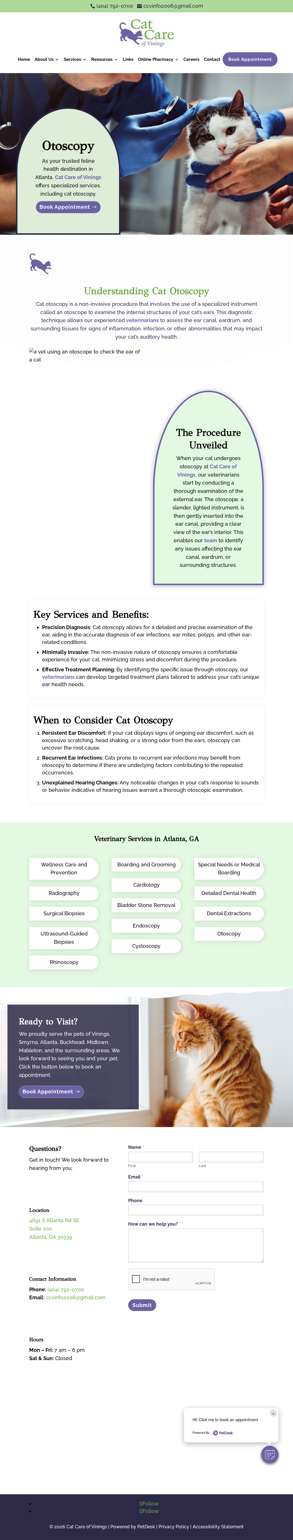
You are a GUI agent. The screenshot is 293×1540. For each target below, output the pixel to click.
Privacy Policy (174, 1526)
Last (202, 1166)
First (132, 1166)
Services (72, 59)
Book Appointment (250, 59)
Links (128, 59)
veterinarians (142, 320)
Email (135, 1177)
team (210, 540)
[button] (269, 1454)
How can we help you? (154, 1224)
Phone (135, 1200)
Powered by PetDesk (132, 1526)
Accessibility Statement (218, 1526)
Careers (191, 59)
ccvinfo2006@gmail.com (76, 1297)
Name (136, 1147)
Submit (142, 1305)
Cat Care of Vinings (78, 177)
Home (24, 59)
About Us (44, 59)
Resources (101, 59)
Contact (212, 59)
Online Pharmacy (155, 59)
